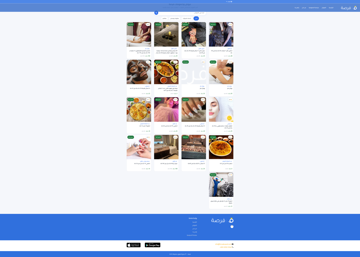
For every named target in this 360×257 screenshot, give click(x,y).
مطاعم (164, 18)
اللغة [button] (229, 1)
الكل (196, 18)
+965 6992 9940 (226, 247)
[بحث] (156, 13)
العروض (324, 7)
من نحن (304, 7)
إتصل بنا (297, 7)
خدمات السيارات (187, 18)
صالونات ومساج (174, 18)
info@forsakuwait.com (223, 244)
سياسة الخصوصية (314, 7)
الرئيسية (331, 7)
